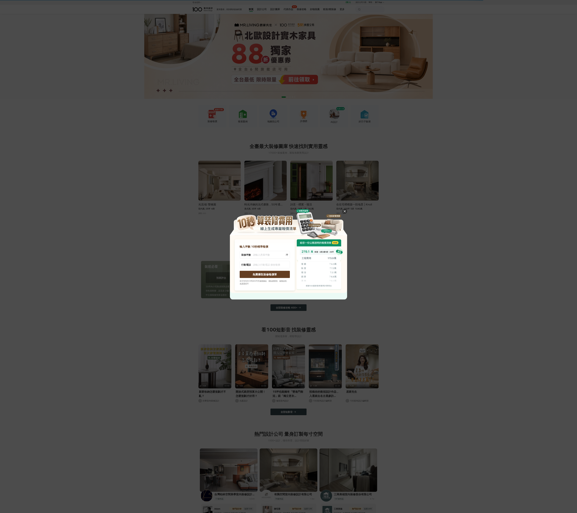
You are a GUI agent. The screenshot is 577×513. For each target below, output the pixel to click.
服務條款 (263, 281)
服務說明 (283, 281)
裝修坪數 (246, 254)
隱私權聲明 (273, 281)
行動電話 (246, 264)
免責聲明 (243, 283)
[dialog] (288, 256)
